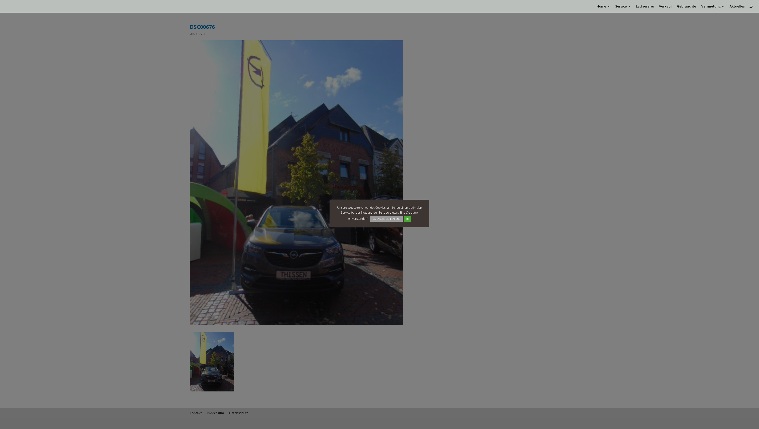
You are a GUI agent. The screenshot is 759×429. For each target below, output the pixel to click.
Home (601, 6)
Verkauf (665, 6)
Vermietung (710, 6)
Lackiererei (645, 6)
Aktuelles (737, 6)
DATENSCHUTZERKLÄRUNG (386, 218)
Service (621, 6)
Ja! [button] (407, 219)
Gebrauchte (686, 6)
